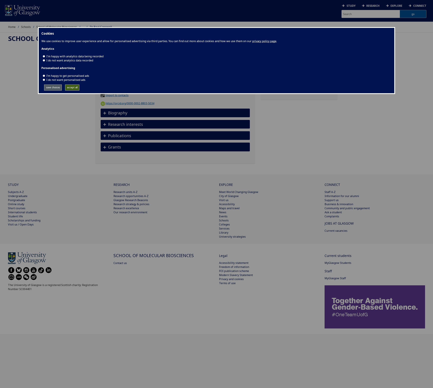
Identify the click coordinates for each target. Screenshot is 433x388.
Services (224, 228)
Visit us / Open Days (21, 224)
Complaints (332, 216)
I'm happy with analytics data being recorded (75, 56)
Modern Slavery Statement (236, 275)
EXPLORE (226, 184)
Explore (396, 6)
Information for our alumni (342, 196)
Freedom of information (234, 267)
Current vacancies (336, 231)
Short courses (16, 208)
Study (351, 6)
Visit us (224, 200)
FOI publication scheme (234, 271)
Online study (16, 204)
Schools (26, 27)
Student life (15, 216)
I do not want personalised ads (65, 80)
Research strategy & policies (131, 204)
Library (223, 232)
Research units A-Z (125, 192)
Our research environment (130, 212)
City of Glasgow (229, 196)
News (222, 212)
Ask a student (333, 212)
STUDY (13, 184)
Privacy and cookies (231, 279)
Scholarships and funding (24, 220)
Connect (419, 6)
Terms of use (227, 283)
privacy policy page (264, 41)
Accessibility (227, 204)
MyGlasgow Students (338, 263)
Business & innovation (339, 204)
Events (223, 216)
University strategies (232, 236)
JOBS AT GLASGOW (339, 223)
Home (12, 27)
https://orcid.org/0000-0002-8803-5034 (130, 103)
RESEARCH (121, 184)
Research (373, 6)
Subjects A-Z (16, 192)
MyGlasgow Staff (335, 278)
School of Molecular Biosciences (153, 255)
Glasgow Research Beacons (130, 200)
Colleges (224, 224)
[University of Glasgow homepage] (22, 10)
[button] (175, 113)
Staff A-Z (330, 192)
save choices (53, 87)
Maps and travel (229, 208)
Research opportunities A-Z (131, 196)
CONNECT (332, 184)
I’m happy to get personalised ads (67, 76)
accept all (72, 87)
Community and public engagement (347, 208)
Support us (332, 200)
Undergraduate (17, 196)
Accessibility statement (233, 263)
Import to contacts (117, 95)
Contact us (120, 263)
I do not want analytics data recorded (69, 60)
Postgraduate (16, 200)
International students (22, 212)
